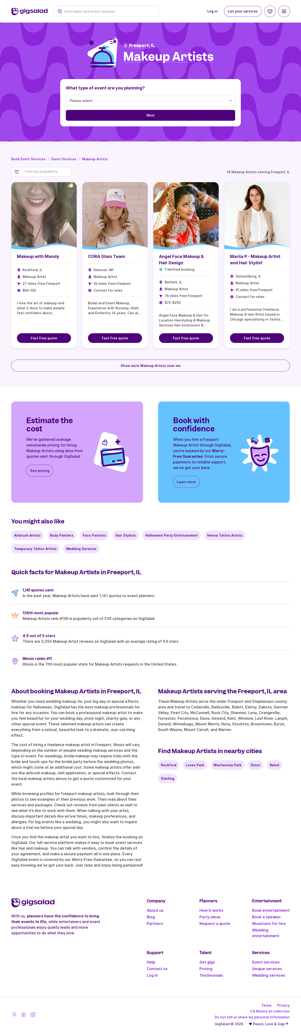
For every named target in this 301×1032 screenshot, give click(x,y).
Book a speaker (266, 917)
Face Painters (94, 535)
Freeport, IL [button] (142, 45)
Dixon (255, 765)
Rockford (168, 765)
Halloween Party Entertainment (171, 535)
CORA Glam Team (106, 256)
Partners (155, 923)
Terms (266, 1005)
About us (155, 910)
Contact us (157, 968)
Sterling (167, 778)
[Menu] (284, 11)
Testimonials (211, 975)
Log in (212, 11)
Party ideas (210, 917)
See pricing (39, 471)
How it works (211, 910)
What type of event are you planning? (105, 87)
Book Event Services (28, 159)
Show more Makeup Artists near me (151, 366)
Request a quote (214, 923)
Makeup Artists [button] (168, 57)
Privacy (283, 1005)
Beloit (274, 765)
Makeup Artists (95, 159)
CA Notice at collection (270, 1011)
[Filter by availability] (46, 171)
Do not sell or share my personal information (252, 1017)
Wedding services (268, 975)
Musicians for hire (269, 923)
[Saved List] (270, 11)
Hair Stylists (125, 535)
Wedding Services (81, 549)
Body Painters (61, 535)
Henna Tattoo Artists (224, 535)
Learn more (186, 482)
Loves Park (195, 765)
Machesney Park (228, 765)
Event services (266, 962)
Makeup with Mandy (38, 256)
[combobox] (108, 11)
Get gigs (207, 962)
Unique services (267, 968)
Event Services (63, 159)
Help (151, 962)
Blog (151, 917)
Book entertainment (271, 910)
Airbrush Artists (27, 535)
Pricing (205, 968)
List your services (243, 11)
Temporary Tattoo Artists (35, 549)
